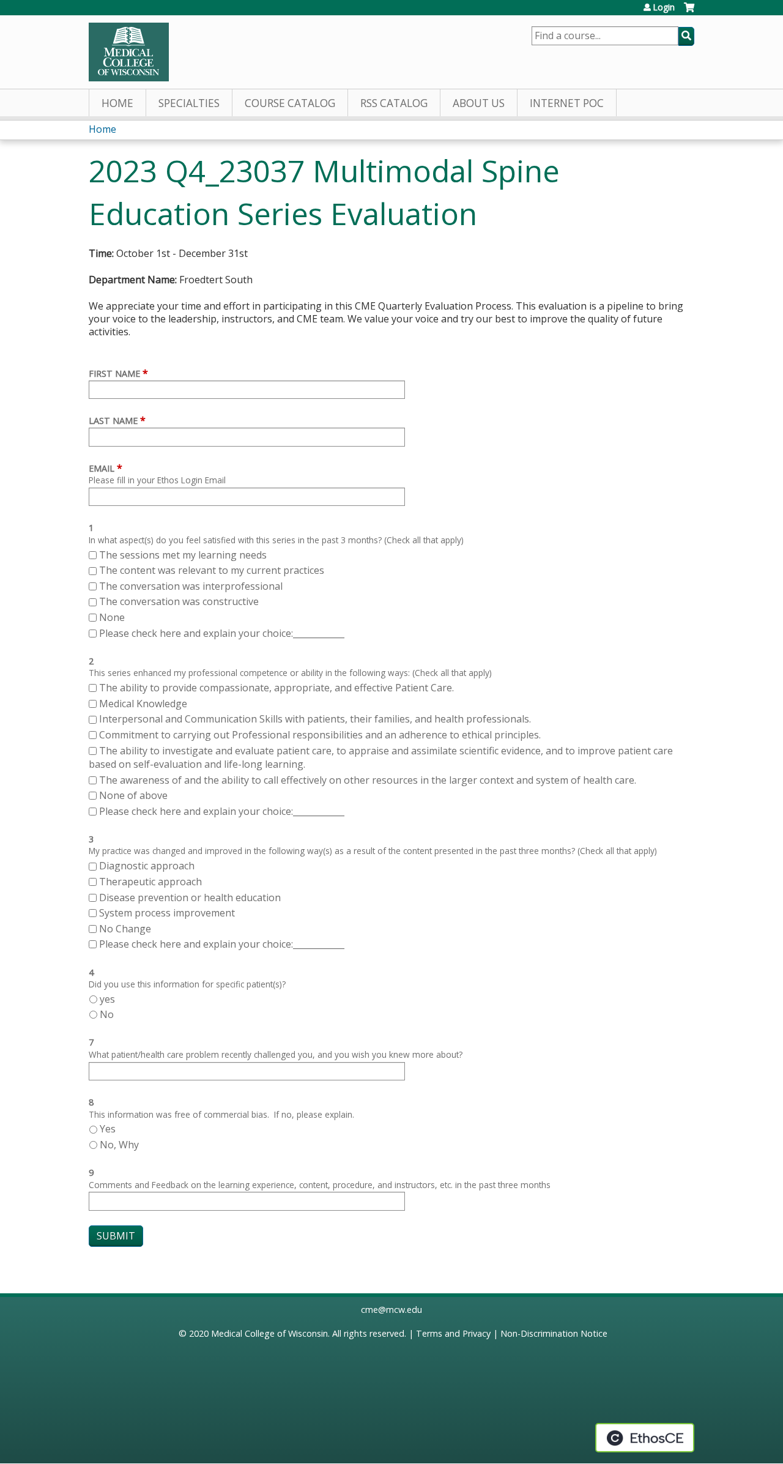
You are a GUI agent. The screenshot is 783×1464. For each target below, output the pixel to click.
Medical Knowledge (143, 703)
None (112, 617)
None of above (133, 795)
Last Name (113, 420)
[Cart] (689, 12)
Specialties (189, 103)
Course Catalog (290, 103)
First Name (114, 373)
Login (664, 7)
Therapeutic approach (151, 881)
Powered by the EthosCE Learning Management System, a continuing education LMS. (644, 1437)
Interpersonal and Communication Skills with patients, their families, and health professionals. (315, 719)
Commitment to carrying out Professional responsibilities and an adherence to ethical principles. (320, 734)
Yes (108, 1128)
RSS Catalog (394, 103)
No (107, 1014)
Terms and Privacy (453, 1333)
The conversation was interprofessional (191, 586)
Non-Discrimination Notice (553, 1333)
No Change (125, 928)
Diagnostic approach (148, 865)
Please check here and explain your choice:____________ (221, 633)
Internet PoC (567, 103)
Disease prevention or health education (191, 897)
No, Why (119, 1144)
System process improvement (167, 913)
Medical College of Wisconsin (269, 1333)
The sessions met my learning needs (183, 555)
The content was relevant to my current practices (211, 570)
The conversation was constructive (179, 601)
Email (101, 468)
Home (117, 103)
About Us (479, 103)
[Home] (129, 52)
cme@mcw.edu (391, 1309)
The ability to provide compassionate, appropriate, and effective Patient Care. (276, 687)
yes (107, 999)
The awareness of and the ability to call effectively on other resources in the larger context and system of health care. (367, 780)
